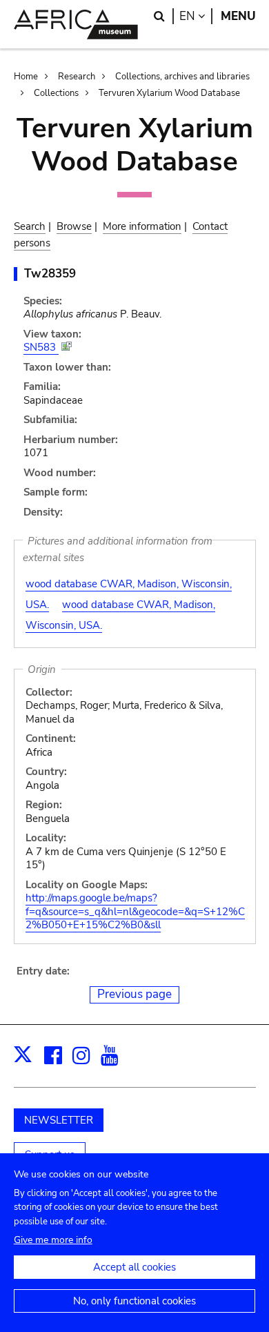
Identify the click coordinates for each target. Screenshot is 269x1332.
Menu (238, 16)
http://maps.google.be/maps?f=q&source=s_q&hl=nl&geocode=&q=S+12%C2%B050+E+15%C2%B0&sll (135, 911)
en (195, 16)
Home (26, 76)
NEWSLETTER (58, 1120)
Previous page (134, 994)
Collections (56, 93)
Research (76, 76)
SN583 (41, 347)
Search (30, 226)
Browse (74, 226)
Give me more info (53, 1240)
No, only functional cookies (134, 1301)
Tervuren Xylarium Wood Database (169, 93)
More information (142, 226)
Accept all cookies (134, 1267)
